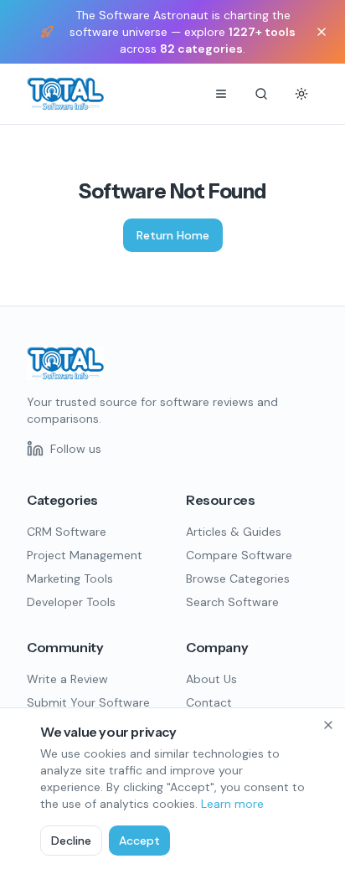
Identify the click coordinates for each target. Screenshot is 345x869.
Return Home (172, 235)
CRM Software (66, 531)
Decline (71, 840)
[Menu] (221, 94)
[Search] (261, 94)
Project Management (84, 555)
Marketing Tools (70, 578)
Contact (209, 702)
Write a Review (67, 678)
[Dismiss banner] (322, 32)
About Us (211, 678)
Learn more (232, 803)
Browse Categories (238, 578)
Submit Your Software (88, 702)
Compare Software (239, 555)
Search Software (232, 601)
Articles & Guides (233, 531)
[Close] (328, 725)
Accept (139, 840)
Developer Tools (71, 601)
